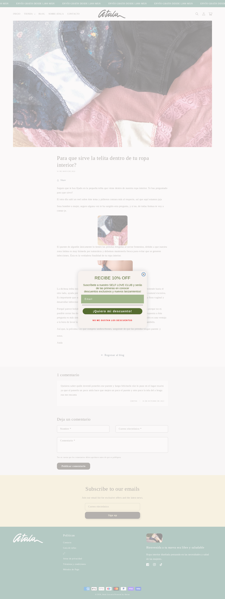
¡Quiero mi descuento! (112, 311)
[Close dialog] (143, 274)
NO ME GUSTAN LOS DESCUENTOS (112, 320)
